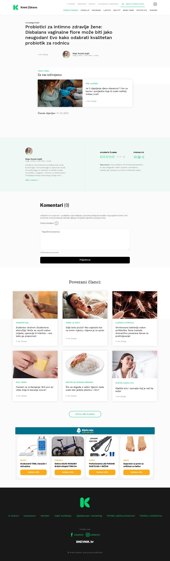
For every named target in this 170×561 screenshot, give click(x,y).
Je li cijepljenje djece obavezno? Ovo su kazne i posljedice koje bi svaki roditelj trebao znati (107, 91)
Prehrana (96, 10)
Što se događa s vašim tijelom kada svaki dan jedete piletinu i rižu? (85, 388)
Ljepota (107, 10)
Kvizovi (118, 383)
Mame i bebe (128, 10)
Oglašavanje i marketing (108, 4)
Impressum (82, 4)
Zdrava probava (70, 10)
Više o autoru (31, 180)
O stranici (71, 4)
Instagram (95, 534)
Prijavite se (85, 260)
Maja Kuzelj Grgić (33, 159)
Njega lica (128, 383)
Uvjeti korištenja (62, 515)
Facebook (78, 534)
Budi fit (116, 10)
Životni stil (141, 10)
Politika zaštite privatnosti (121, 515)
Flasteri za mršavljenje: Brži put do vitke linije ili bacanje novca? (34, 388)
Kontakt (92, 4)
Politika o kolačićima (151, 515)
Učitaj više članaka (85, 414)
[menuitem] (155, 4)
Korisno (153, 10)
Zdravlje (85, 10)
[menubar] (155, 4)
